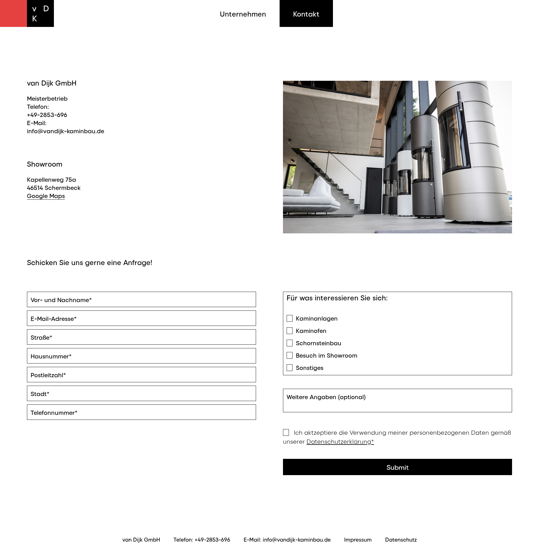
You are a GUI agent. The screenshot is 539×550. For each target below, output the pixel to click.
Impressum (358, 539)
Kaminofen (311, 330)
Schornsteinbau (318, 343)
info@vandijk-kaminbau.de (65, 130)
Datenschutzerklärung (340, 441)
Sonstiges (309, 367)
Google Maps (46, 195)
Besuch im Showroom (326, 355)
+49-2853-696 (47, 114)
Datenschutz (401, 539)
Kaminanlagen (317, 318)
